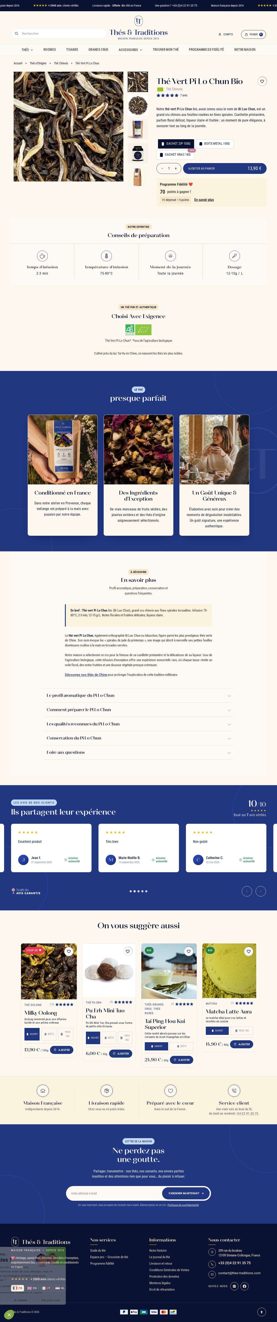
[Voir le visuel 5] (138, 177)
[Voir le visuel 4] (138, 153)
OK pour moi (80, 1300)
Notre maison (245, 50)
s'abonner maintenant (184, 1193)
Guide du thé (98, 1250)
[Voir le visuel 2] (138, 105)
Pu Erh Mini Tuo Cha (105, 1013)
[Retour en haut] (261, 1312)
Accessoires (128, 50)
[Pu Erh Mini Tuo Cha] (109, 970)
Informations (162, 1240)
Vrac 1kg (67, 1033)
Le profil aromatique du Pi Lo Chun (80, 695)
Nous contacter (224, 1240)
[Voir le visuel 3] (138, 129)
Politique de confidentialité (183, 1205)
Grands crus (98, 50)
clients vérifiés (56, 5)
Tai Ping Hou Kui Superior (165, 1024)
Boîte (51, 1033)
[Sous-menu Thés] (32, 50)
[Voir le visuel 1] (138, 82)
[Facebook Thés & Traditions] (244, 1286)
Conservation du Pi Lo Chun (74, 738)
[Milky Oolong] (49, 971)
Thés (25, 50)
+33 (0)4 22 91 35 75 (184, 5)
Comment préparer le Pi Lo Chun (79, 709)
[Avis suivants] (261, 891)
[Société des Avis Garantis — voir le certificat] (25, 891)
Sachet (34, 1033)
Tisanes (72, 50)
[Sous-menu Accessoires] (141, 50)
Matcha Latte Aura (229, 1011)
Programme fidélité (102, 1263)
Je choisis (49, 1300)
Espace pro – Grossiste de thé (109, 1257)
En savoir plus (204, 200)
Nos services (103, 1240)
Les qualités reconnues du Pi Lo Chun (83, 724)
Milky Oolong (40, 1013)
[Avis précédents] (247, 891)
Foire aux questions (66, 752)
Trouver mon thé (166, 50)
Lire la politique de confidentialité (28, 1286)
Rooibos (49, 50)
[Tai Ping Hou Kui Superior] (169, 971)
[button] (9, 1314)
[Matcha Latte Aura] (229, 970)
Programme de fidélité (206, 50)
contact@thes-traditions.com (239, 1273)
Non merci (19, 1300)
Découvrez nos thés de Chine (86, 675)
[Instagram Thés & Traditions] (234, 1286)
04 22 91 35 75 (247, 1113)
